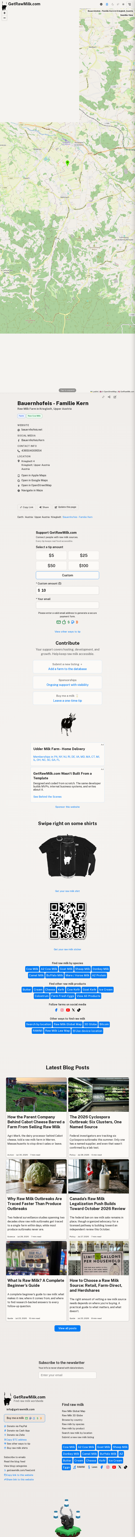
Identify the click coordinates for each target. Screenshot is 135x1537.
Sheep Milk (82, 969)
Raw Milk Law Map (57, 1030)
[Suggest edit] (115, 397)
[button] (4, 13)
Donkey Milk (101, 969)
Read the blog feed (14, 1461)
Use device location (88, 1031)
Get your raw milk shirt (67, 891)
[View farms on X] (120, 1467)
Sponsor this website (67, 806)
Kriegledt (56, 517)
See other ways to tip (18, 1443)
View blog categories (15, 1466)
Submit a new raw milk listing (78, 1437)
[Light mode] (123, 4)
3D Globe (90, 1024)
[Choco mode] (118, 4)
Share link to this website (20, 1479)
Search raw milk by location (77, 1432)
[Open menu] (129, 4)
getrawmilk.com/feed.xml (20, 1470)
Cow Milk (32, 969)
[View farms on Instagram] (107, 1467)
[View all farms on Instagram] (62, 1010)
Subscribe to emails (15, 1457)
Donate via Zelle (15, 1434)
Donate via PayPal (16, 1426)
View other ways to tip (68, 631)
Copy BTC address (16, 1439)
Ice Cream (106, 989)
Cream (38, 989)
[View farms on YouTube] (114, 1467)
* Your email (43, 599)
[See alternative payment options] (73, 622)
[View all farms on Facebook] (56, 1010)
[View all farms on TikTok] (78, 1010)
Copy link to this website (19, 1475)
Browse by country (72, 1419)
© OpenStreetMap (108, 391)
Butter (27, 989)
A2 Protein (99, 975)
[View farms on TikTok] (125, 1467)
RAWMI (37, 1030)
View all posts (67, 1328)
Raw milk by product (73, 1428)
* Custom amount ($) (48, 583)
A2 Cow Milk (49, 969)
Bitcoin (104, 1024)
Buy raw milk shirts (17, 1448)
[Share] (109, 397)
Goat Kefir (89, 989)
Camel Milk (36, 975)
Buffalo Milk (54, 975)
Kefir (61, 989)
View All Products (88, 996)
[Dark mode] (112, 4)
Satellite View (126, 15)
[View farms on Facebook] (101, 1467)
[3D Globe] (101, 4)
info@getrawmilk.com (21, 1409)
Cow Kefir (73, 989)
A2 (121, 1453)
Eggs (66, 1467)
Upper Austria (42, 517)
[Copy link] (103, 397)
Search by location (38, 1024)
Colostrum (42, 996)
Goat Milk (66, 969)
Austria (29, 517)
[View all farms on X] (73, 1009)
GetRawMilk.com (29, 1397)
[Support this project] (107, 4)
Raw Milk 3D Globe (72, 1415)
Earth (20, 517)
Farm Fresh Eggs (62, 996)
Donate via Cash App (18, 1430)
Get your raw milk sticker (67, 949)
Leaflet (95, 391)
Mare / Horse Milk (77, 975)
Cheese (50, 989)
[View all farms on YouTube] (68, 1010)
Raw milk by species (73, 1424)
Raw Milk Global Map (68, 1024)
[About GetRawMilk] (7, 1512)
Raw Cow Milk (34, 416)
